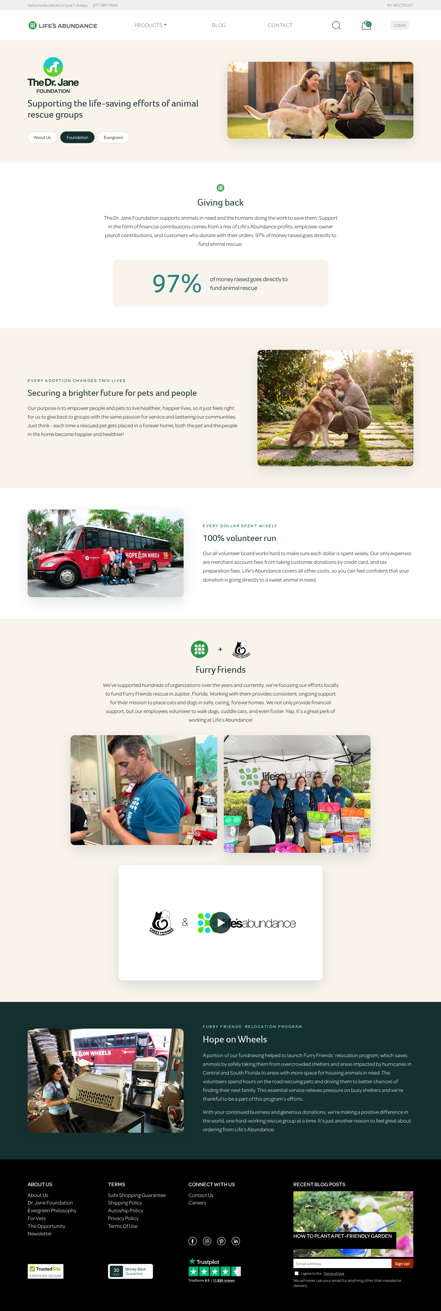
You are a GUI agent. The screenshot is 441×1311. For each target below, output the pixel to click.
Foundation (77, 137)
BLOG (219, 25)
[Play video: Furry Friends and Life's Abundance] (220, 922)
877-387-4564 (105, 5)
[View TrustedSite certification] (46, 1270)
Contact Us (201, 1195)
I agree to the (322, 1273)
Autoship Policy (125, 1210)
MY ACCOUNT (400, 5)
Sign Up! (402, 1263)
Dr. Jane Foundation (50, 1202)
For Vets (37, 1218)
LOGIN (400, 25)
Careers (197, 1202)
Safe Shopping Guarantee (137, 1195)
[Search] (336, 25)
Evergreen (113, 137)
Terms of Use (333, 1273)
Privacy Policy (123, 1218)
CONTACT (280, 25)
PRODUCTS (149, 25)
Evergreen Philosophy (52, 1210)
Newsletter (40, 1233)
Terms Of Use (122, 1226)
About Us (42, 137)
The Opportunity (46, 1226)
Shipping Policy (125, 1202)
